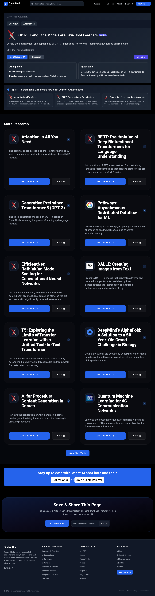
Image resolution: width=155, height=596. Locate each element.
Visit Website (16, 57)
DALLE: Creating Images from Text (114, 266)
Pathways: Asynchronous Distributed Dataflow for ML (117, 210)
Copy (105, 523)
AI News (120, 551)
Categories (98, 4)
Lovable (82, 578)
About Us (120, 563)
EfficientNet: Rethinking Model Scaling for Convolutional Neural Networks (41, 274)
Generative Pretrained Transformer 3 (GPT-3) (43, 205)
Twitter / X (8, 568)
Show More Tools (78, 453)
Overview (13, 24)
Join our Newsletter (89, 480)
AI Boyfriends (47, 563)
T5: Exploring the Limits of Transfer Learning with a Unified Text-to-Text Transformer (41, 340)
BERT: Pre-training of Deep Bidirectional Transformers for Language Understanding (117, 147)
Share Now (59, 523)
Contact (130, 4)
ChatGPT (82, 551)
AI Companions (48, 555)
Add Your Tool (125, 572)
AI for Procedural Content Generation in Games (42, 401)
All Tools (110, 4)
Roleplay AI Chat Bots (50, 574)
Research (36, 57)
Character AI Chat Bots (50, 551)
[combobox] (57, 3)
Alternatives (29, 24)
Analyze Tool (27, 181)
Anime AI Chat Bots (49, 571)
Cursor (82, 563)
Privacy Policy (132, 591)
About (119, 4)
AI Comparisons (123, 559)
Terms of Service (145, 591)
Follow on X (60, 480)
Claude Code (84, 559)
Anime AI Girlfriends (50, 567)
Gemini (82, 567)
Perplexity (83, 571)
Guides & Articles (124, 555)
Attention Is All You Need (39, 139)
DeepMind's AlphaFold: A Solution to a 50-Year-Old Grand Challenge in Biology (119, 337)
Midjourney (84, 574)
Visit (59, 181)
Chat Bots (45, 578)
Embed (140, 57)
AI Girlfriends (47, 559)
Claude (82, 555)
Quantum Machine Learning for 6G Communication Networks (115, 403)
